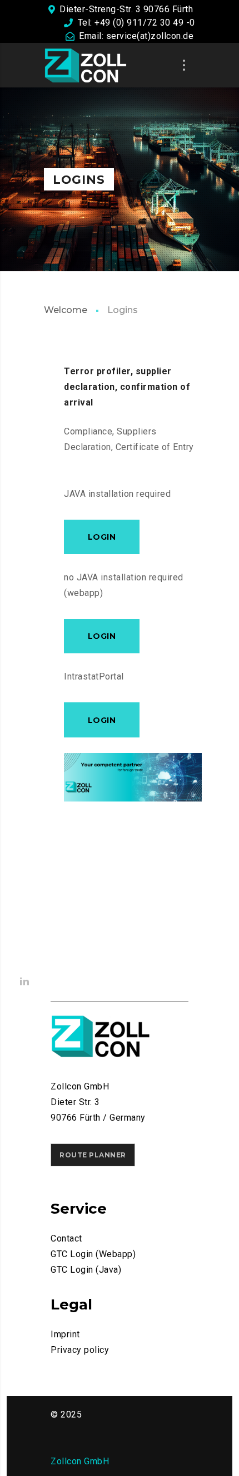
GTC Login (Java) (86, 1269)
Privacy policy (80, 1350)
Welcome (65, 310)
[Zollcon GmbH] (85, 65)
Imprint (65, 1334)
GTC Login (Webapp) (93, 1254)
